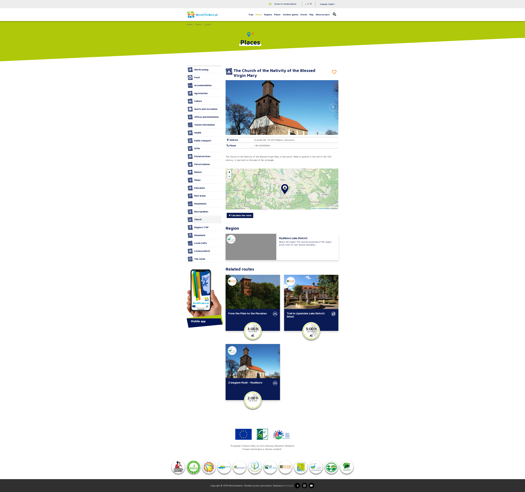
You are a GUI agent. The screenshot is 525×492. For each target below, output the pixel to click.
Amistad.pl (288, 485)
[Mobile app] (204, 294)
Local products (202, 251)
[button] (333, 107)
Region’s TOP (201, 227)
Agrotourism (201, 93)
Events (304, 14)
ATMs (197, 148)
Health (197, 132)
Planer (277, 14)
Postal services (202, 156)
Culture (198, 101)
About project (323, 14)
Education (199, 188)
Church (208, 24)
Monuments (200, 203)
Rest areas (200, 196)
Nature (198, 172)
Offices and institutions (206, 117)
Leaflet (314, 208)
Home (189, 24)
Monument (199, 235)
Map (311, 14)
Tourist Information (204, 125)
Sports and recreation (205, 109)
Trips (250, 14)
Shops (197, 180)
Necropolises (201, 211)
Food (197, 77)
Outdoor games (290, 14)
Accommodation (203, 85)
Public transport (202, 140)
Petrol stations (202, 164)
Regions (268, 14)
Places (259, 14)
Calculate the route (241, 215)
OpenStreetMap (324, 208)
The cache (199, 259)
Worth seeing (201, 69)
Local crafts (200, 243)
